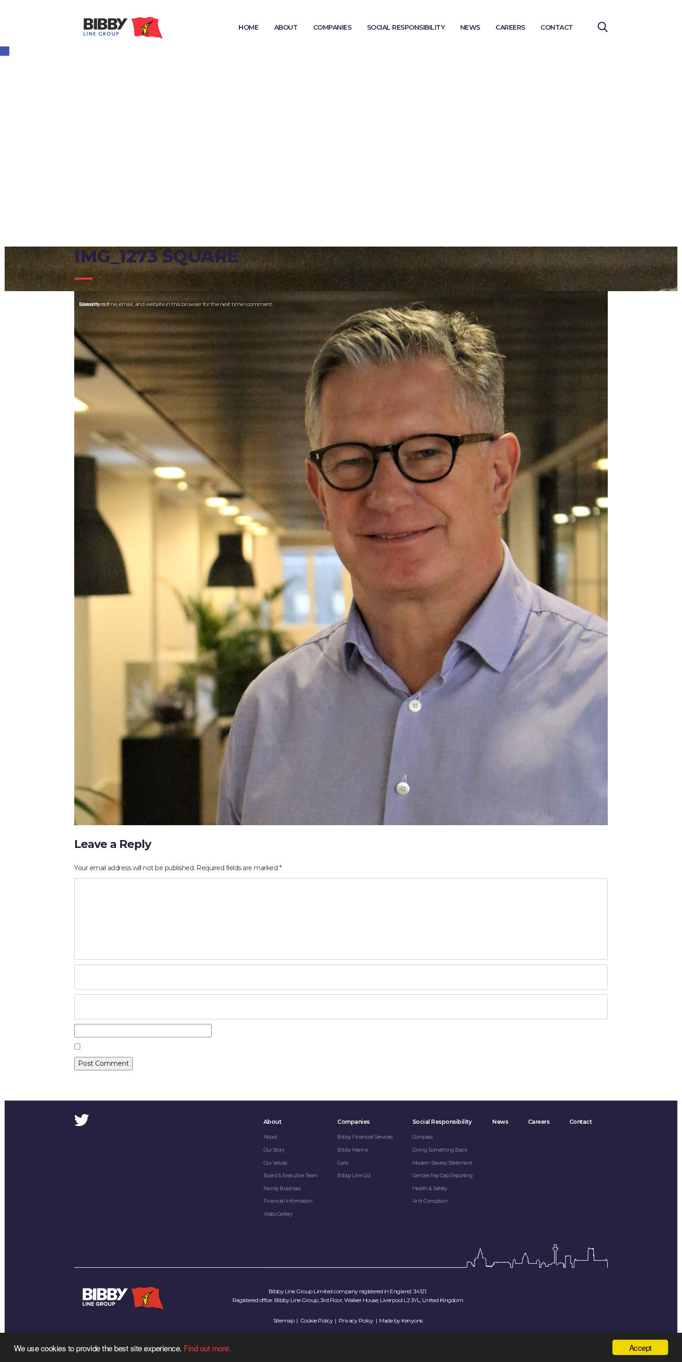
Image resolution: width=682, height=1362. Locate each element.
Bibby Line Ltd (353, 1175)
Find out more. (207, 1348)
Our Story (274, 1150)
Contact (556, 27)
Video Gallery (278, 1214)
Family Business (282, 1188)
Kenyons (412, 1320)
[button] (4, 51)
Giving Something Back (440, 1150)
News (470, 27)
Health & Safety (429, 1188)
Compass (422, 1137)
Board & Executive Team (291, 1175)
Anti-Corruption (430, 1201)
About (286, 27)
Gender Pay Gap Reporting (442, 1175)
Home (248, 27)
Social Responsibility (406, 27)
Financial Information (288, 1201)
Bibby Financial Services (364, 1137)
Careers (510, 27)
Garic (343, 1163)
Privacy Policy (356, 1320)
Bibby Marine (352, 1150)
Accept (640, 1347)
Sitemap (284, 1320)
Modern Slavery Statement (442, 1163)
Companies (332, 27)
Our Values (275, 1163)
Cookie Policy (316, 1320)
